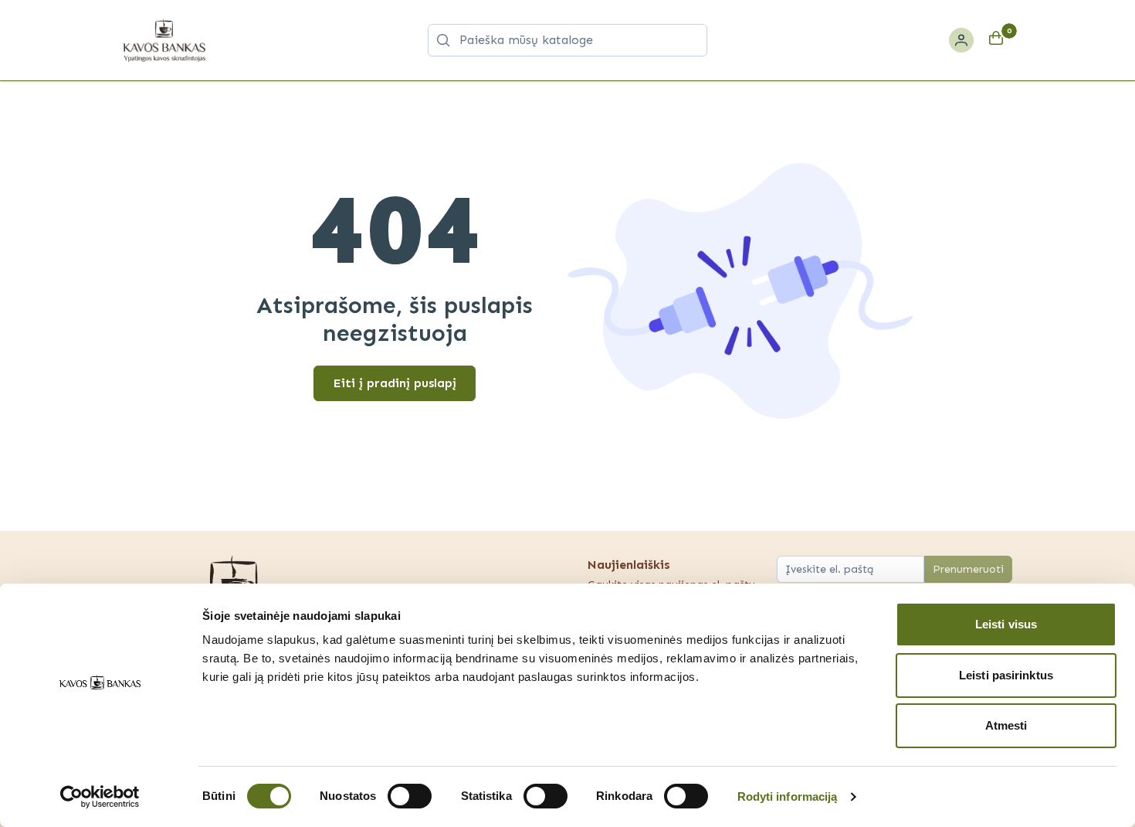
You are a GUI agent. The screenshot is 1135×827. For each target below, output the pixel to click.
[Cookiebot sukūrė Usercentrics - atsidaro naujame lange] (100, 796)
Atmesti (1006, 725)
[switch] (410, 796)
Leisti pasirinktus (1006, 675)
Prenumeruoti (968, 569)
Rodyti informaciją (787, 796)
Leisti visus (1006, 624)
